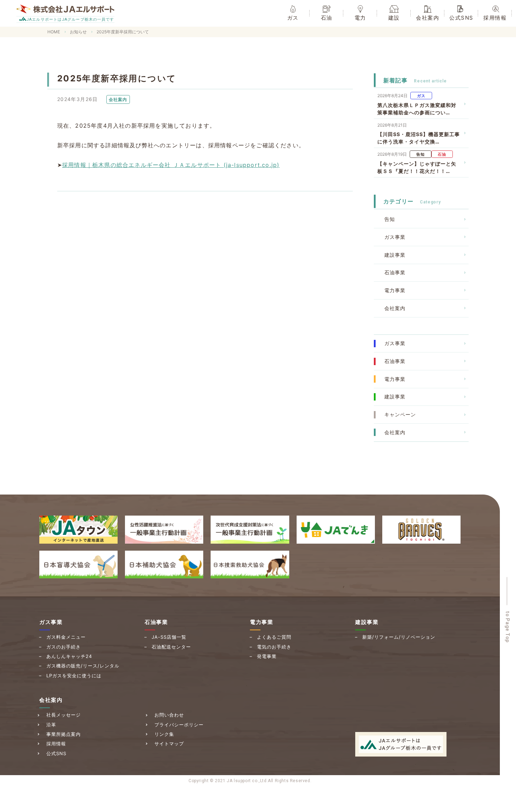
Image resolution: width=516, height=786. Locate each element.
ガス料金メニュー (66, 637)
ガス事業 (394, 237)
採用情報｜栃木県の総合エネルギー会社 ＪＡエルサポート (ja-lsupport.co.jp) (170, 164)
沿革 (51, 724)
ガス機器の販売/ (82, 666)
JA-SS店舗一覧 (169, 637)
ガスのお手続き (63, 647)
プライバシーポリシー (179, 724)
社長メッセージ (63, 715)
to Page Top (508, 627)
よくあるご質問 (274, 637)
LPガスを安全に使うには (73, 675)
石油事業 (394, 272)
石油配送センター (171, 647)
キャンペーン (400, 414)
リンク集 (164, 734)
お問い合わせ (169, 715)
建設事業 (394, 255)
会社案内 (394, 308)
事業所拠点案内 (63, 734)
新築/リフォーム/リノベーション (398, 637)
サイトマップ (169, 743)
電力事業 (394, 290)
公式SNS (56, 753)
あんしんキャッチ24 (69, 656)
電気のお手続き (274, 647)
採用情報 (56, 743)
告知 (389, 219)
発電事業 (267, 656)
